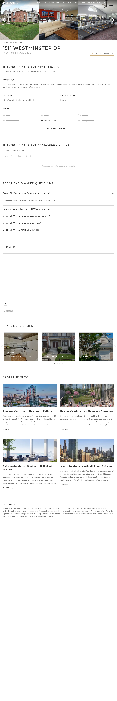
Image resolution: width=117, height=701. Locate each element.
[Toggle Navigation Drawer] (113, 2)
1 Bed (18, 156)
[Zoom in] (5, 303)
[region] (58, 283)
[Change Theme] (3, 2)
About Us (91, 3)
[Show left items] (1, 346)
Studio (8, 156)
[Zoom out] (5, 307)
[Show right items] (115, 346)
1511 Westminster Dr (19, 42)
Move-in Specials (56, 3)
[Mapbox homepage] (8, 311)
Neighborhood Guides (75, 3)
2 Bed (28, 156)
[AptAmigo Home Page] (11, 2)
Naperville (7, 42)
